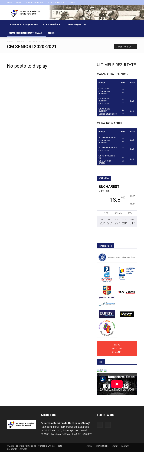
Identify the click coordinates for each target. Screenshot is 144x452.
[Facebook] (128, 2)
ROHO (51, 33)
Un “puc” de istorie (55, 2)
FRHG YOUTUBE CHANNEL (117, 348)
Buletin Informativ (34, 2)
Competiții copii (76, 24)
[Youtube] (134, 2)
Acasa (9, 2)
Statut (114, 445)
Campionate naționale (23, 24)
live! (132, 101)
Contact (71, 2)
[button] (133, 29)
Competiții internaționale (25, 33)
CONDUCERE (102, 445)
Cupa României (52, 24)
